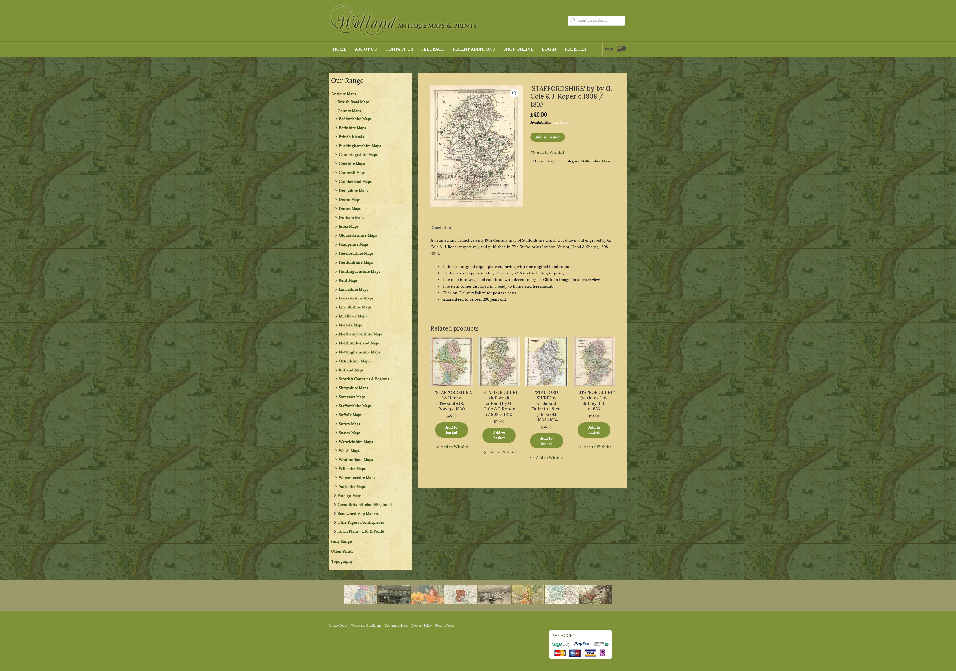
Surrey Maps (349, 423)
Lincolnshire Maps (355, 307)
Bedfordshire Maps (355, 118)
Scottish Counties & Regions (364, 378)
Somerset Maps (352, 396)
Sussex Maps (349, 432)
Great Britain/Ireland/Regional (365, 504)
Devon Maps (349, 199)
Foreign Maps (349, 495)
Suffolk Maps (350, 414)
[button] (514, 93)
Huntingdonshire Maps (359, 271)
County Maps (349, 110)
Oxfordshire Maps (354, 361)
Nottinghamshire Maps (359, 352)
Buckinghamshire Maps (360, 145)
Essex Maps (348, 226)
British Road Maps (353, 101)
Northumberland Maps (359, 343)
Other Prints (342, 551)
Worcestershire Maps (357, 477)
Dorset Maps (350, 208)
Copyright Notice (396, 625)
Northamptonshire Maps (361, 334)
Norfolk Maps (351, 325)
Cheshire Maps (352, 163)
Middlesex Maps (353, 316)
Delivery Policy (421, 625)
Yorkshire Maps (352, 486)
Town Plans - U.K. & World (361, 531)
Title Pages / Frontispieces (361, 522)
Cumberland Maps (355, 181)
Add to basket (547, 137)
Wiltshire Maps (352, 468)
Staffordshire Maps (355, 405)
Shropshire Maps (353, 387)
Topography (342, 561)
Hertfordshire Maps (356, 262)
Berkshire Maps (352, 127)
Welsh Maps (349, 450)
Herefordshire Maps (356, 253)
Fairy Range (341, 541)
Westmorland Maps (356, 459)
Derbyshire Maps (353, 190)
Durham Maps (351, 217)
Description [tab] (440, 227)
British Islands (351, 136)
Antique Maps (343, 93)
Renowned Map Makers (358, 513)
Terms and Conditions (366, 625)
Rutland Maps (351, 370)
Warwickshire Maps (356, 441)
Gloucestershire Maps (358, 235)
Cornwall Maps (352, 172)
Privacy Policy (338, 625)
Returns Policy (444, 625)
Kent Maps (348, 280)
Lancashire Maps (353, 289)
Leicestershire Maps (356, 298)
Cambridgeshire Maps (358, 154)
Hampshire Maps (354, 244)
